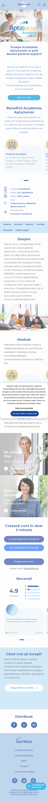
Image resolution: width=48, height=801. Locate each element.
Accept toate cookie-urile (25, 413)
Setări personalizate (24, 408)
